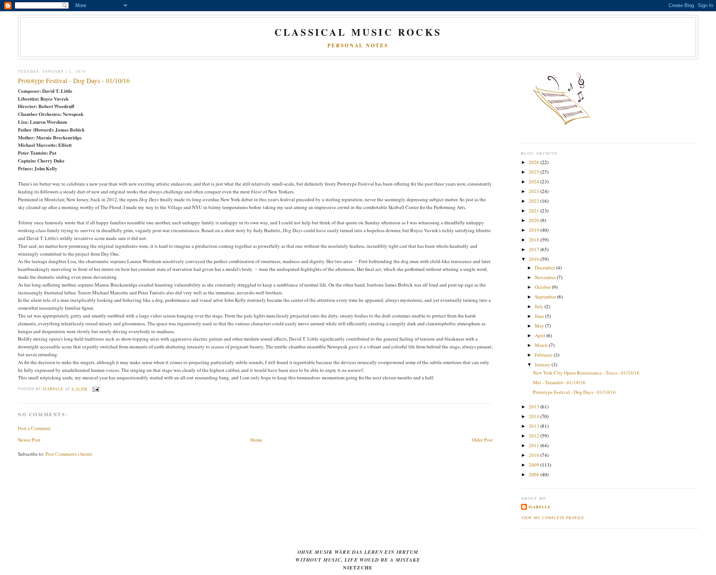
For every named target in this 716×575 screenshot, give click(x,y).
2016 (534, 259)
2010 (534, 455)
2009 (534, 464)
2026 (534, 162)
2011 (534, 445)
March (542, 345)
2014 (534, 416)
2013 (534, 426)
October (543, 287)
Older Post (482, 439)
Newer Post (29, 439)
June (540, 316)
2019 (534, 230)
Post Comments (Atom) (68, 454)
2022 (534, 201)
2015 (534, 406)
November (546, 277)
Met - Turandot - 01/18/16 (559, 382)
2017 (534, 249)
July (539, 306)
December (545, 267)
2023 (534, 191)
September (546, 296)
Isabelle (539, 506)
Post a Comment (34, 428)
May (540, 325)
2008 (534, 474)
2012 (534, 435)
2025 (534, 171)
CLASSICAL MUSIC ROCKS (358, 32)
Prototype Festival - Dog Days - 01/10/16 (574, 392)
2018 (534, 239)
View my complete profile (552, 517)
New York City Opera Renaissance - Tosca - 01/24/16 (586, 372)
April (540, 335)
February (544, 354)
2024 (534, 181)
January (543, 364)
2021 (534, 210)
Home (256, 439)
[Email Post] (95, 388)
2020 (534, 220)
